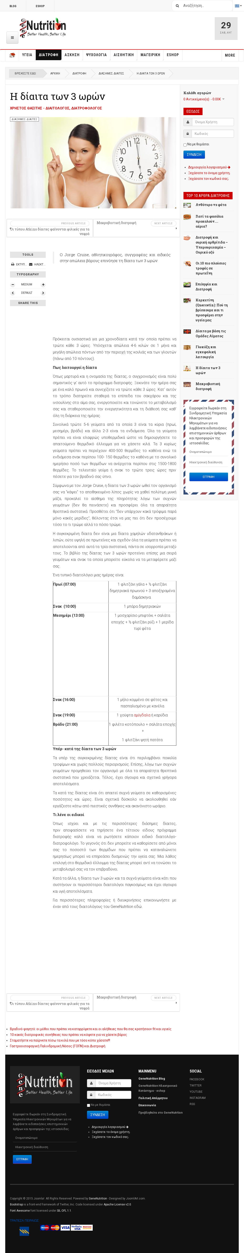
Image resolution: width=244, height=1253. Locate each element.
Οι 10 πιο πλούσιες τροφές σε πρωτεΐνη (211, 268)
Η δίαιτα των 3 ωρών (57, 96)
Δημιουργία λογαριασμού (208, 167)
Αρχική (55, 73)
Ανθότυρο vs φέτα (211, 204)
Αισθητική (124, 55)
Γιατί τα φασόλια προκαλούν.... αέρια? (209, 221)
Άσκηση (72, 55)
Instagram (198, 1098)
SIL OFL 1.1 (64, 1210)
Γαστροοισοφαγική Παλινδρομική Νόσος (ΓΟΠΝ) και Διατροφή (57, 1046)
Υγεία (27, 55)
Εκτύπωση (23, 264)
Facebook (197, 1079)
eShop (40, 6)
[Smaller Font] (12, 284)
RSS (192, 1104)
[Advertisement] (114, 302)
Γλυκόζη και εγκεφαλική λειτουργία (206, 352)
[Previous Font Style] (12, 292)
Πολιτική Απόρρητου (153, 1098)
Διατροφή (48, 55)
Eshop (173, 55)
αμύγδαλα (142, 715)
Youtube (196, 1091)
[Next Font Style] (43, 292)
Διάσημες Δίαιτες (111, 73)
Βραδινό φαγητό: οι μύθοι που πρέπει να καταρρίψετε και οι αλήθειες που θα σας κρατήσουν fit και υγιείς (91, 1029)
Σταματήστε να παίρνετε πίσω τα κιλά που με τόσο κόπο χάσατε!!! (60, 1040)
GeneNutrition (98, 1198)
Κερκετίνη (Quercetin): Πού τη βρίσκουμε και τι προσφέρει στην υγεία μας (212, 310)
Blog (13, 6)
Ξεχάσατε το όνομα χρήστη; (209, 173)
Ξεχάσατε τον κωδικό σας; (208, 179)
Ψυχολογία (96, 55)
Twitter (196, 1085)
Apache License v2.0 (117, 1204)
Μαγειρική (150, 55)
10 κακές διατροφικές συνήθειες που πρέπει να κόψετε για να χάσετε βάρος (68, 1035)
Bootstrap (16, 1204)
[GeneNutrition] (43, 28)
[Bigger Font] (43, 284)
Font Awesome (20, 1210)
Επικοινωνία (147, 1105)
